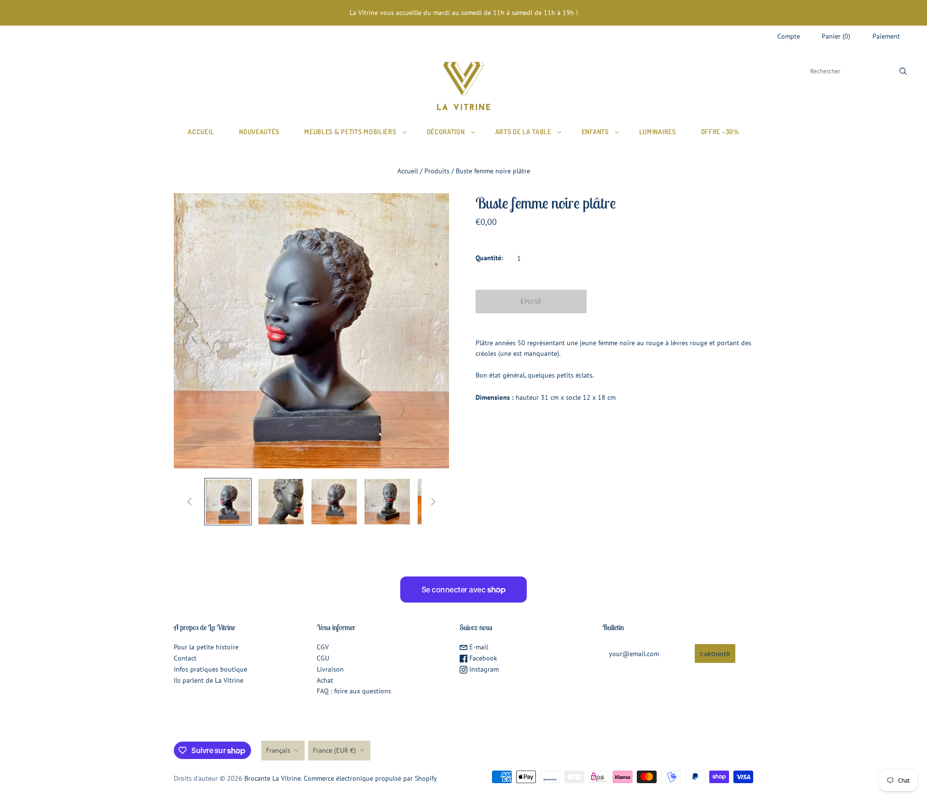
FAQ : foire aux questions (354, 691)
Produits (436, 171)
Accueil (201, 131)
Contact (185, 658)
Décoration (446, 131)
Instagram (483, 669)
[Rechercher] (903, 71)
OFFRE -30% (720, 131)
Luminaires (657, 131)
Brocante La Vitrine (272, 778)
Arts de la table (523, 131)
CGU (323, 658)
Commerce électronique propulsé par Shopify (370, 778)
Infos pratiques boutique (210, 669)
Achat (325, 680)
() (836, 36)
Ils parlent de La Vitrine (208, 680)
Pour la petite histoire (206, 647)
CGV (323, 647)
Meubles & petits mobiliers (350, 131)
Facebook (482, 658)
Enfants (595, 131)
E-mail (477, 647)
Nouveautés (259, 131)
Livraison (330, 669)
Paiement (886, 36)
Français (278, 750)
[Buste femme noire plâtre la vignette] (228, 501)
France (334, 750)
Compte (788, 36)
